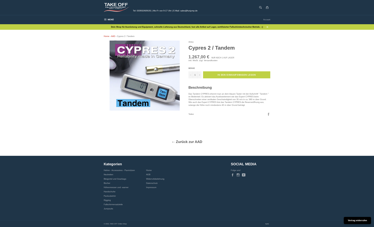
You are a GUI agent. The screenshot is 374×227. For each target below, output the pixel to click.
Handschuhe (109, 191)
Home (106, 36)
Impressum (151, 187)
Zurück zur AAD (188, 142)
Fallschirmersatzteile (113, 204)
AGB (148, 174)
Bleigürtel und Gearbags (115, 179)
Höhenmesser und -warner (116, 187)
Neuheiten (108, 174)
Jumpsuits (108, 208)
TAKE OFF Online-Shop (118, 224)
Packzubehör (110, 196)
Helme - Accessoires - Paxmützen (119, 170)
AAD (113, 36)
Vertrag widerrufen (357, 220)
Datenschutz (152, 183)
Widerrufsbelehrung (155, 179)
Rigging (107, 200)
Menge (191, 68)
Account (266, 20)
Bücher (107, 183)
